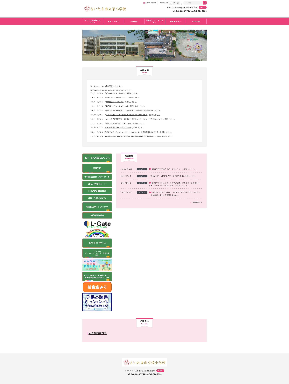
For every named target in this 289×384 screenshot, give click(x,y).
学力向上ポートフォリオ (115, 102)
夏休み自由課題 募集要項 (115, 93)
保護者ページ (175, 21)
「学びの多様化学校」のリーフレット (118, 128)
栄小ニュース (113, 21)
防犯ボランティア (111, 132)
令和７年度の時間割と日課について (118, 123)
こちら (116, 90)
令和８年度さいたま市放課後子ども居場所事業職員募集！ (126, 115)
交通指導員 (145, 132)
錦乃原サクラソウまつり (115, 106)
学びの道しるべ (155, 119)
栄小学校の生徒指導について (116, 97)
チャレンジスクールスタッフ (129, 132)
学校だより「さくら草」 (154, 21)
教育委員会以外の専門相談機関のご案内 (145, 136)
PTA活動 (196, 21)
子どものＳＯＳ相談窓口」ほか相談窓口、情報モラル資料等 (127, 110)
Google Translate (151, 2)
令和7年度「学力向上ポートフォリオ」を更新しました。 (174, 169)
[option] (144, 45)
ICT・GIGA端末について (93, 21)
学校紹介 (134, 21)
